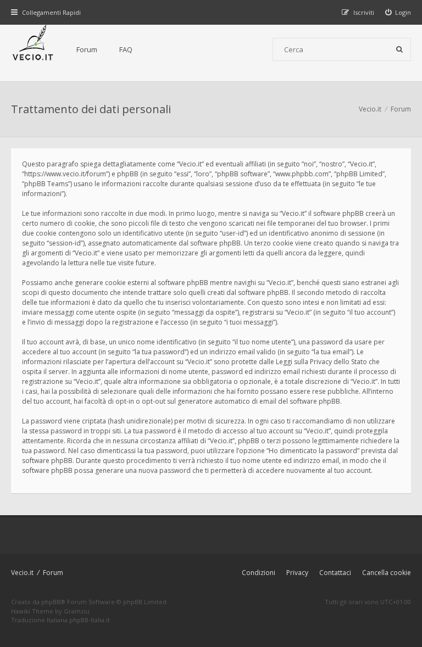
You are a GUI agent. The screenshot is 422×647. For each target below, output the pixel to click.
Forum (86, 49)
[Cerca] (399, 49)
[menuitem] (398, 12)
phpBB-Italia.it (89, 620)
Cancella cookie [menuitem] (386, 572)
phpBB (50, 602)
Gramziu (77, 611)
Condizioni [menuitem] (258, 572)
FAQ (125, 49)
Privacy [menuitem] (297, 572)
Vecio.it (22, 572)
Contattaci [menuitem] (335, 572)
